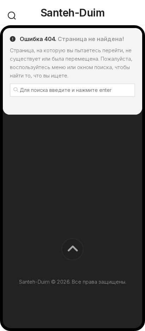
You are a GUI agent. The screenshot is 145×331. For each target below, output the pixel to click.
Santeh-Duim (72, 12)
